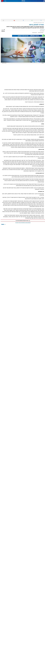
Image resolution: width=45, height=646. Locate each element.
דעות (40, 22)
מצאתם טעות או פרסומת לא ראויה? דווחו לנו (22, 222)
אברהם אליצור (33, 32)
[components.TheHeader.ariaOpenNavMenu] (38, 0)
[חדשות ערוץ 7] (23, 0)
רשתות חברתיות (39, 32)
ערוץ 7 (42, 22)
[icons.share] (1, 1)
